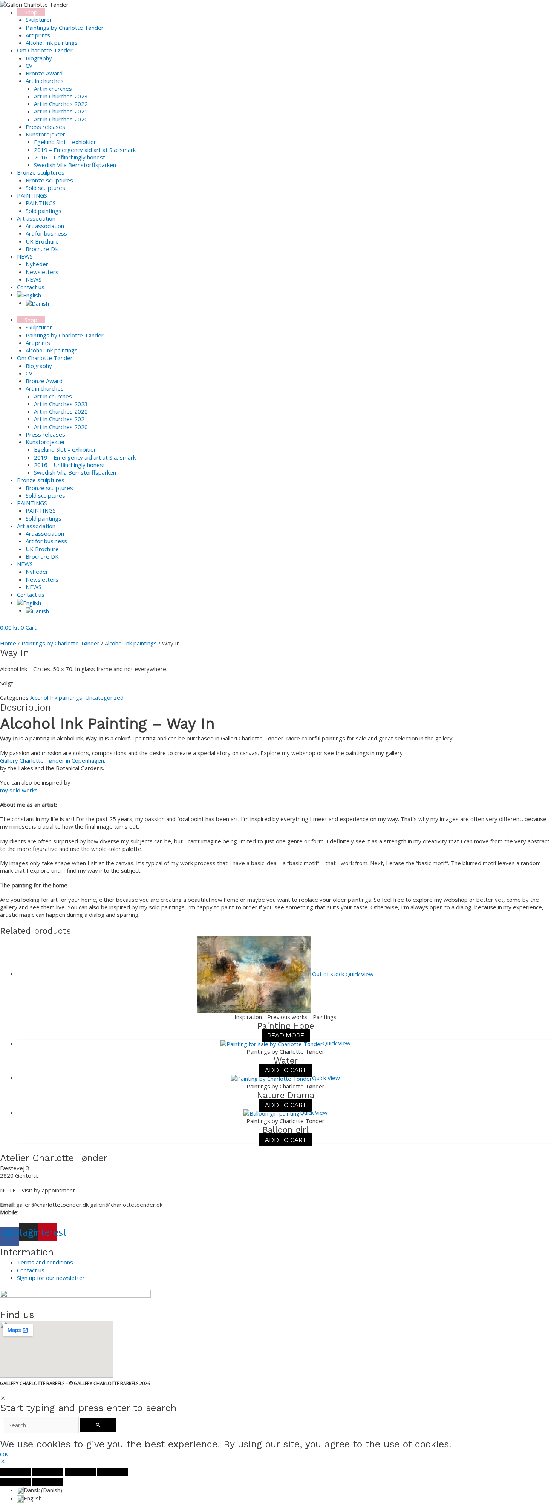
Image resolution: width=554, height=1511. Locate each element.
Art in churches (53, 88)
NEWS (33, 279)
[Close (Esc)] (112, 1472)
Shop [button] (30, 12)
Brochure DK (42, 249)
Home (8, 643)
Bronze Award (44, 73)
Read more (285, 1035)
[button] (29, 294)
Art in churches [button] (45, 80)
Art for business (46, 233)
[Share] (80, 1472)
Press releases (45, 126)
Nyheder (37, 264)
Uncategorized (104, 697)
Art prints (38, 35)
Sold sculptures (45, 188)
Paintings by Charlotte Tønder (65, 27)
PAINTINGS (41, 203)
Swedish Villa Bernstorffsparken (75, 165)
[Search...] (42, 1425)
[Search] (98, 1425)
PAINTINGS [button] (32, 195)
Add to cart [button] (285, 1070)
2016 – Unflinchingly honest (69, 157)
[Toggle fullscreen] (47, 1472)
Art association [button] (36, 218)
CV (29, 65)
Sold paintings (43, 211)
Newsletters (42, 272)
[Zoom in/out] (15, 1472)
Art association (45, 226)
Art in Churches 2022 (61, 103)
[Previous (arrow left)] (15, 1482)
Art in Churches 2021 (61, 111)
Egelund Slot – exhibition (65, 142)
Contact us (30, 287)
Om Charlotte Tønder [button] (45, 50)
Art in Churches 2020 (61, 119)
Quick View (359, 974)
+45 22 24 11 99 (41, 1212)
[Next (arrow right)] (47, 1482)
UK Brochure (42, 241)
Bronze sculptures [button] (40, 172)
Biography (39, 58)
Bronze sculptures (49, 180)
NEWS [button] (25, 256)
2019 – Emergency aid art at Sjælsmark (85, 149)
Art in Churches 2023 (61, 96)
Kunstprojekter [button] (45, 134)
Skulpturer (39, 19)
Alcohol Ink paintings (52, 42)
